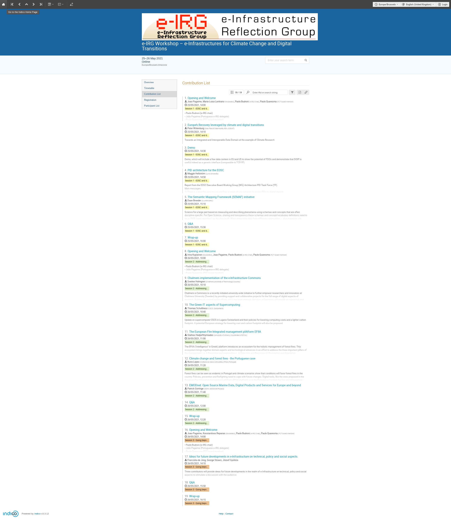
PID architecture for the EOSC (204, 170)
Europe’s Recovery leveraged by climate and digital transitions (224, 125)
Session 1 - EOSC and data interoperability (205, 108)
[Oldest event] (12, 4)
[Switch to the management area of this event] (71, 4)
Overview (149, 82)
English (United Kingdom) (418, 4)
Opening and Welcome (200, 98)
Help (221, 513)
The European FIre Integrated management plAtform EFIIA (223, 332)
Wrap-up (191, 237)
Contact (229, 513)
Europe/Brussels (387, 4)
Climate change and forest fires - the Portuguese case (220, 358)
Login (444, 4)
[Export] (51, 4)
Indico (37, 513)
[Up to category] (26, 4)
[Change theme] (61, 4)
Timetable (149, 88)
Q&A (189, 224)
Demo (190, 148)
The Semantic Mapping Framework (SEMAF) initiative (219, 197)
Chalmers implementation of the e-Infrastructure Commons (223, 278)
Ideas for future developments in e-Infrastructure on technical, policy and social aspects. (241, 456)
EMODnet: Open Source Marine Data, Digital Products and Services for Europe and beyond (243, 385)
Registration (150, 100)
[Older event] (19, 4)
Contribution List (152, 94)
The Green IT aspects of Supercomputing (212, 305)
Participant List (151, 105)
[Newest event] (40, 4)
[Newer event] (33, 4)
